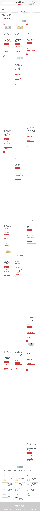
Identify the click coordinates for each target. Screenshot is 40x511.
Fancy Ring (9, 146)
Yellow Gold (10, 53)
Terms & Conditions (32, 509)
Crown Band (6, 141)
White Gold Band (29, 240)
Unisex (5, 274)
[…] (7, 40)
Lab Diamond (29, 50)
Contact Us (4, 9)
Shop (19, 11)
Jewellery (20, 470)
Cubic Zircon (29, 361)
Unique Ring (6, 51)
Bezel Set (28, 140)
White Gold (10, 369)
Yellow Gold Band (18, 178)
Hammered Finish (6, 364)
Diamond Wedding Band (19, 46)
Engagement (9, 470)
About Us (31, 470)
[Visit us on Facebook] (18, 4)
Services (26, 470)
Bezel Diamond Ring (30, 45)
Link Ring (9, 271)
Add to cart (6, 44)
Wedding (15, 470)
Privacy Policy (25, 509)
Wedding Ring (29, 463)
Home (16, 11)
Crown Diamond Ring (19, 173)
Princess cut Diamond (19, 78)
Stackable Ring (18, 272)
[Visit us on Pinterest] (20, 4)
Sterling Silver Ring (30, 458)
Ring (27, 365)
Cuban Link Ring (6, 269)
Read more (18, 74)
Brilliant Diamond (6, 46)
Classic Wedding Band (19, 365)
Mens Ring (33, 361)
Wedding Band (6, 53)
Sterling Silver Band (32, 365)
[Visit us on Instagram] (21, 4)
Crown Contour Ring (7, 143)
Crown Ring (5, 146)
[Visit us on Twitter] (19, 4)
